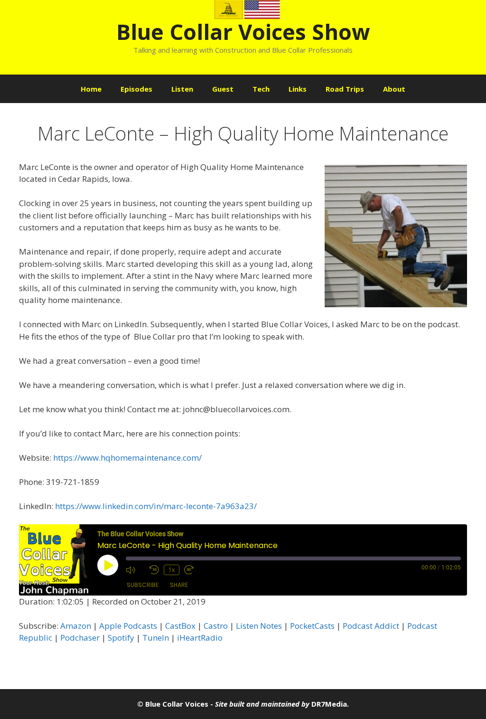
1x (171, 570)
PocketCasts (312, 625)
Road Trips (345, 89)
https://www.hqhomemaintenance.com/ (127, 457)
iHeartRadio (200, 637)
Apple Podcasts (128, 625)
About (394, 89)
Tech (261, 89)
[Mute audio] (135, 570)
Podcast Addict (371, 625)
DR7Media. (330, 704)
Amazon (75, 625)
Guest (223, 89)
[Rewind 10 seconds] (154, 570)
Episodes (136, 89)
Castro (216, 625)
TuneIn (155, 637)
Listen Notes (259, 625)
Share (179, 585)
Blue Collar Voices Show (243, 31)
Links (298, 89)
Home (91, 89)
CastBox (180, 625)
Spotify (121, 637)
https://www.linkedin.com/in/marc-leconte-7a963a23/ (156, 506)
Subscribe (143, 585)
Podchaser (80, 637)
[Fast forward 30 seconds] (193, 570)
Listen (182, 89)
